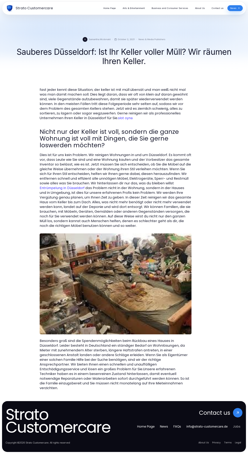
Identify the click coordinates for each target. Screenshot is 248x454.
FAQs (177, 426)
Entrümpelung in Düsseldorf (62, 188)
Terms (228, 442)
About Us (203, 442)
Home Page (146, 426)
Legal (238, 442)
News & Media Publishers (152, 39)
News (164, 426)
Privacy (216, 442)
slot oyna (125, 118)
